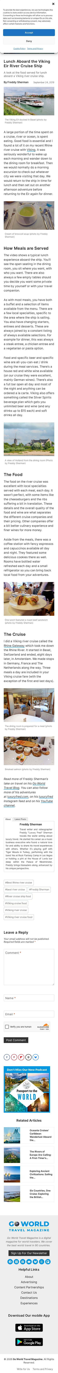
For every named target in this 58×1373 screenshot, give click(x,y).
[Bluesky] (35, 1261)
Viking (31, 150)
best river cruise (15, 889)
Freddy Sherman (17, 82)
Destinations (29, 1298)
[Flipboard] (47, 1261)
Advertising (29, 1282)
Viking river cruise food (18, 917)
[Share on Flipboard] (21, 1057)
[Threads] (41, 1261)
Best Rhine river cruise (18, 882)
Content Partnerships (29, 1287)
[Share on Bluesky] (35, 1057)
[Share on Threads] (28, 1057)
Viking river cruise (16, 910)
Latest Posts (20, 819)
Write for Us (23, 1369)
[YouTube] (29, 1261)
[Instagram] (16, 1261)
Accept (29, 32)
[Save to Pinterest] (14, 1057)
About (8, 819)
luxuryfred (46, 796)
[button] (53, 3)
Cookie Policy (19, 48)
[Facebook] (10, 1261)
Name (10, 998)
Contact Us (29, 1292)
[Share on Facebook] (7, 1057)
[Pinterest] (22, 1261)
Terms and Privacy (35, 48)
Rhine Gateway (14, 645)
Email (10, 1014)
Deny (29, 41)
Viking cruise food (16, 903)
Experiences (29, 1303)
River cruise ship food (18, 896)
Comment (13, 953)
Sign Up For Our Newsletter (29, 1253)
